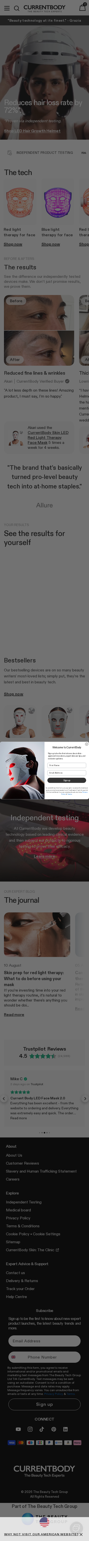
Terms (69, 794)
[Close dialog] (86, 744)
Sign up (67, 780)
